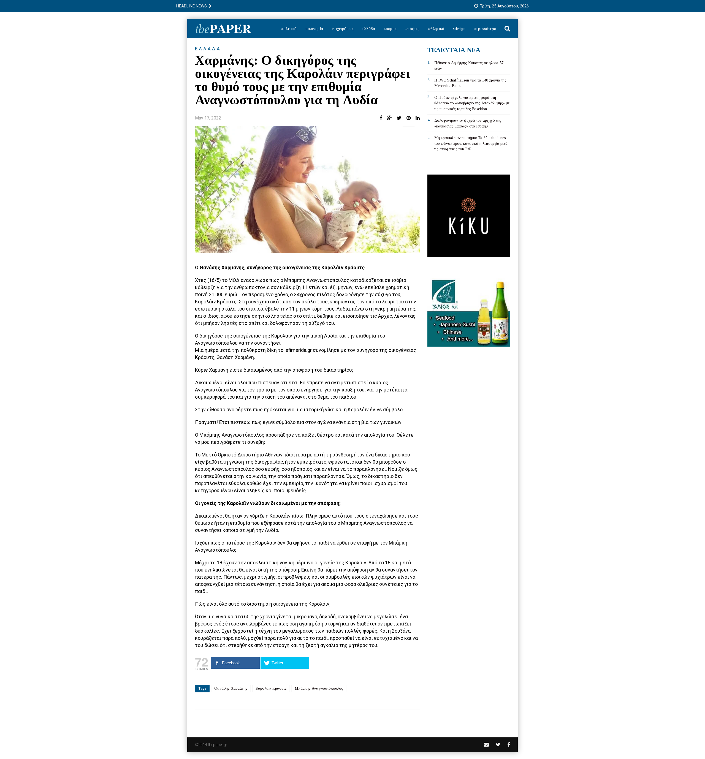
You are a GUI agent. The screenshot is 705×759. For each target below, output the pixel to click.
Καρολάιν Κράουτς (271, 688)
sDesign (459, 28)
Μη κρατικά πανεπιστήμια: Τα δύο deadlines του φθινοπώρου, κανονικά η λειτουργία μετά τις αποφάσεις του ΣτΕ (471, 143)
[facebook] (508, 744)
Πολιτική (289, 28)
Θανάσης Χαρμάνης (231, 688)
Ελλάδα (368, 28)
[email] (486, 744)
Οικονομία (314, 28)
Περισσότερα (485, 28)
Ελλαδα (208, 48)
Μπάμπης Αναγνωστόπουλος (319, 688)
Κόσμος (390, 28)
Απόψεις (412, 28)
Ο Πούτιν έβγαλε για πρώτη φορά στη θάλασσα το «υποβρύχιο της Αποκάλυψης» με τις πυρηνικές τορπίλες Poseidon (471, 103)
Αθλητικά (436, 28)
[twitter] (498, 744)
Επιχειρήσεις (343, 28)
